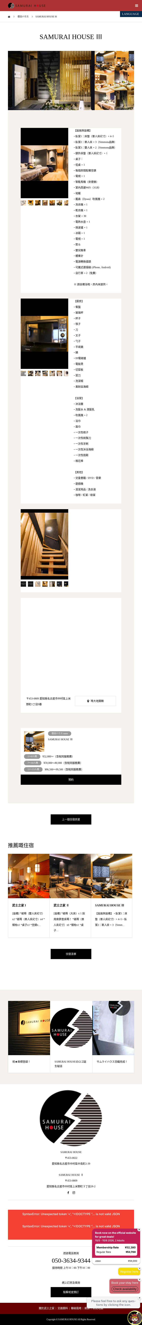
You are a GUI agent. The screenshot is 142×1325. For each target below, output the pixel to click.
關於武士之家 (46, 1308)
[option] (51, 80)
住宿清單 (71, 954)
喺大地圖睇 (97, 701)
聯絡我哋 (76, 1308)
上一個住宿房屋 (71, 819)
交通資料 (63, 1308)
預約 (71, 779)
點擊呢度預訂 (71, 1292)
